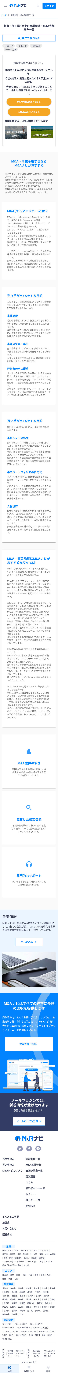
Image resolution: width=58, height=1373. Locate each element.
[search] (38, 6)
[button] (8, 46)
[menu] (5, 6)
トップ (4, 15)
